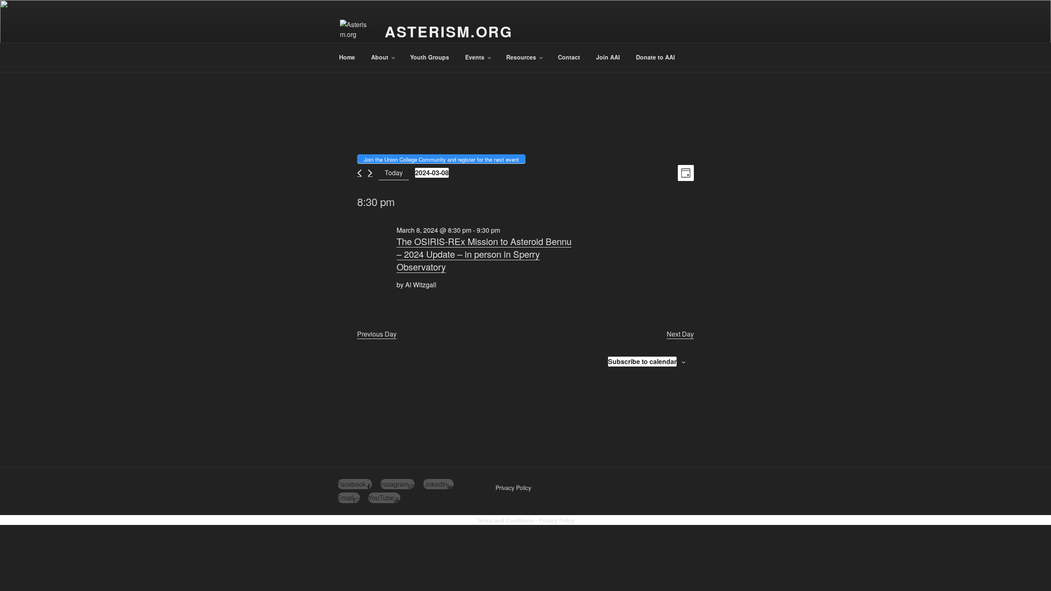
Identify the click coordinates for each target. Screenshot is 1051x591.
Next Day (680, 334)
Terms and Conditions (505, 520)
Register (1009, 12)
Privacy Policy (513, 487)
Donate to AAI (655, 57)
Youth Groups (429, 57)
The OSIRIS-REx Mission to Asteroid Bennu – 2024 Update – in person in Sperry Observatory (484, 254)
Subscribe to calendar (642, 361)
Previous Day (377, 334)
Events (474, 57)
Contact (569, 57)
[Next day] (370, 173)
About (379, 57)
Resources (521, 57)
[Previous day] (359, 173)
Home (347, 57)
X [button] (1043, 8)
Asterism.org (449, 31)
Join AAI (608, 57)
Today (394, 172)
